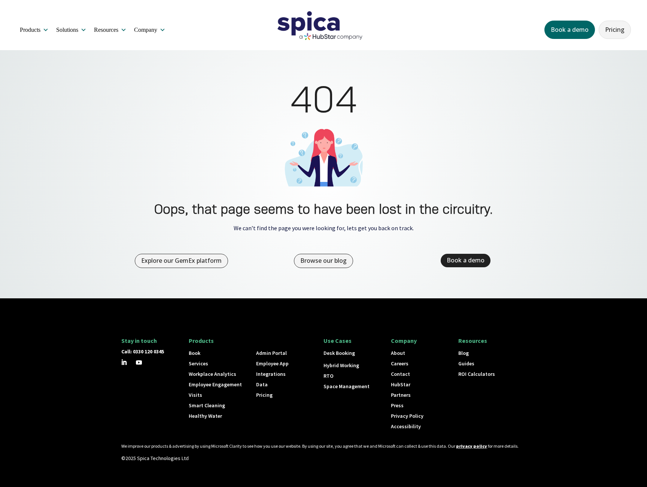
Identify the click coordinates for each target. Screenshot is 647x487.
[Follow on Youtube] (139, 362)
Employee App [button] (272, 363)
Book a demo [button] (570, 29)
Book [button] (194, 353)
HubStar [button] (400, 384)
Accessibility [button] (406, 426)
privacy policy (471, 446)
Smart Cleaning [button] (207, 405)
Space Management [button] (347, 386)
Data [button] (262, 384)
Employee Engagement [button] (215, 384)
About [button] (398, 353)
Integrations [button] (271, 374)
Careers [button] (399, 363)
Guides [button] (466, 363)
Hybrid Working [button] (341, 365)
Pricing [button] (615, 29)
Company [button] (145, 30)
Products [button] (30, 30)
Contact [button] (400, 374)
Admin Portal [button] (271, 353)
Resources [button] (106, 30)
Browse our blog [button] (323, 260)
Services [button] (198, 363)
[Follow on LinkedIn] (124, 362)
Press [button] (397, 405)
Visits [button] (195, 395)
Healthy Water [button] (205, 416)
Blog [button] (463, 353)
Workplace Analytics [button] (212, 374)
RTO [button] (329, 375)
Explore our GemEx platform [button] (181, 260)
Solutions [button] (67, 30)
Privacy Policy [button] (407, 416)
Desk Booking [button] (339, 353)
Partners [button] (401, 395)
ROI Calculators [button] (476, 374)
